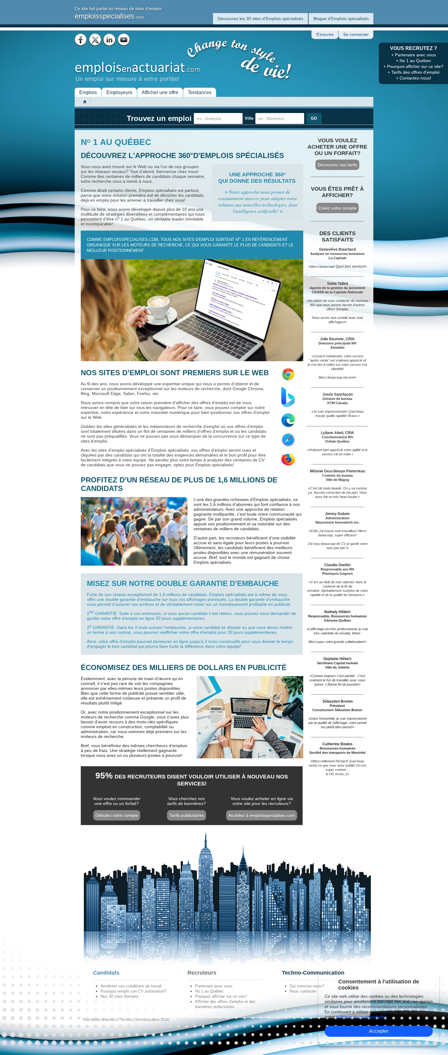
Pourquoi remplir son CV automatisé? (133, 991)
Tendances (200, 92)
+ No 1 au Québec (413, 60)
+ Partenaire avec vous (413, 54)
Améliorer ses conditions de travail (131, 986)
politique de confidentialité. (361, 1016)
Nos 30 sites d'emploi (119, 996)
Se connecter (356, 34)
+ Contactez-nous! (413, 78)
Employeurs (119, 92)
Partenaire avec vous (214, 986)
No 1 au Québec (209, 991)
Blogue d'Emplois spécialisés (341, 18)
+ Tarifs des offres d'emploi (413, 72)
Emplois (88, 92)
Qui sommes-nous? (307, 986)
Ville (249, 118)
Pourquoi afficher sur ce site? (221, 996)
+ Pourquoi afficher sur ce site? (413, 66)
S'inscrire (325, 34)
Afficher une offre (160, 92)
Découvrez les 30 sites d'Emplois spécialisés (260, 18)
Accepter (378, 1031)
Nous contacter (303, 991)
